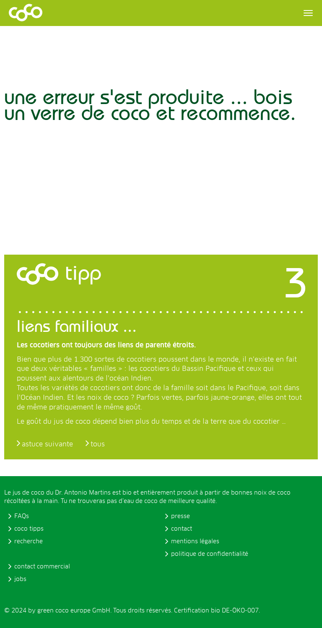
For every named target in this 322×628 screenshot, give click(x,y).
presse (180, 516)
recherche (28, 542)
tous (98, 444)
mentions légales (195, 542)
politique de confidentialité (209, 554)
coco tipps (29, 529)
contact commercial (42, 567)
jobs (20, 579)
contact (181, 529)
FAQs (21, 516)
